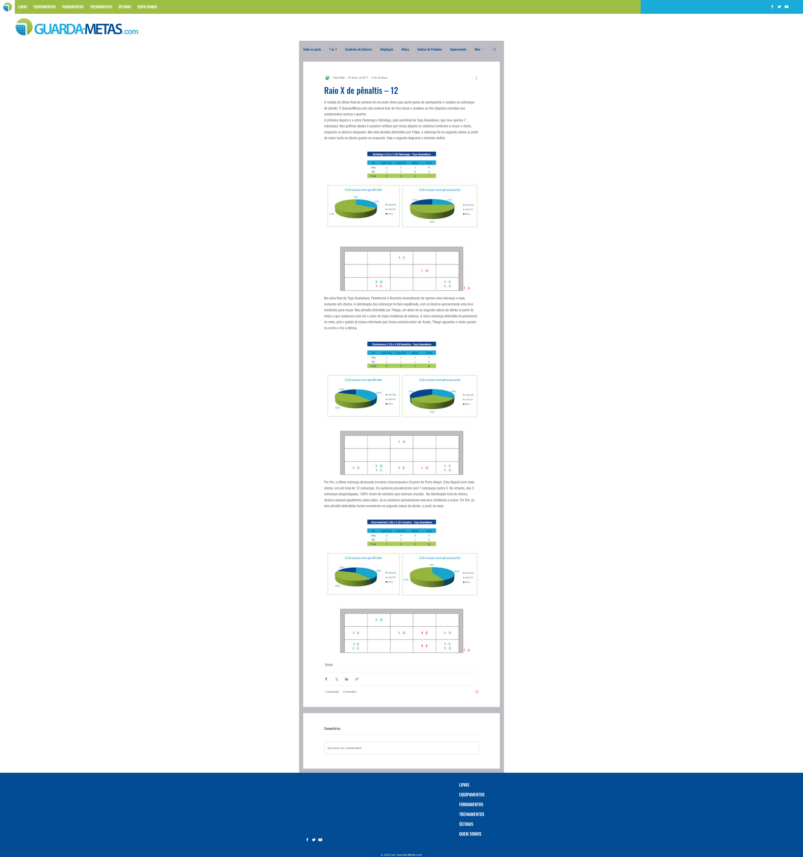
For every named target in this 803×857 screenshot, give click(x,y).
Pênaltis (329, 664)
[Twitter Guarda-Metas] (779, 6)
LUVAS (464, 785)
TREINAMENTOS (471, 814)
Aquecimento (458, 49)
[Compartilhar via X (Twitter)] (336, 679)
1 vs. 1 (333, 49)
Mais (477, 49)
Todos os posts (312, 49)
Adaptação (386, 49)
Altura (405, 49)
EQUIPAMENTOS (472, 794)
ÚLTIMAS (466, 824)
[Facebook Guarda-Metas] (772, 6)
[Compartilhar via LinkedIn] (347, 679)
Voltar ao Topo (7, 837)
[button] (494, 49)
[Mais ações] (476, 77)
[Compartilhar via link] (357, 679)
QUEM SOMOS (470, 834)
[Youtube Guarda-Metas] (786, 6)
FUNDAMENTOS (471, 804)
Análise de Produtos (429, 49)
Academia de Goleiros (358, 49)
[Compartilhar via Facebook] (326, 679)
